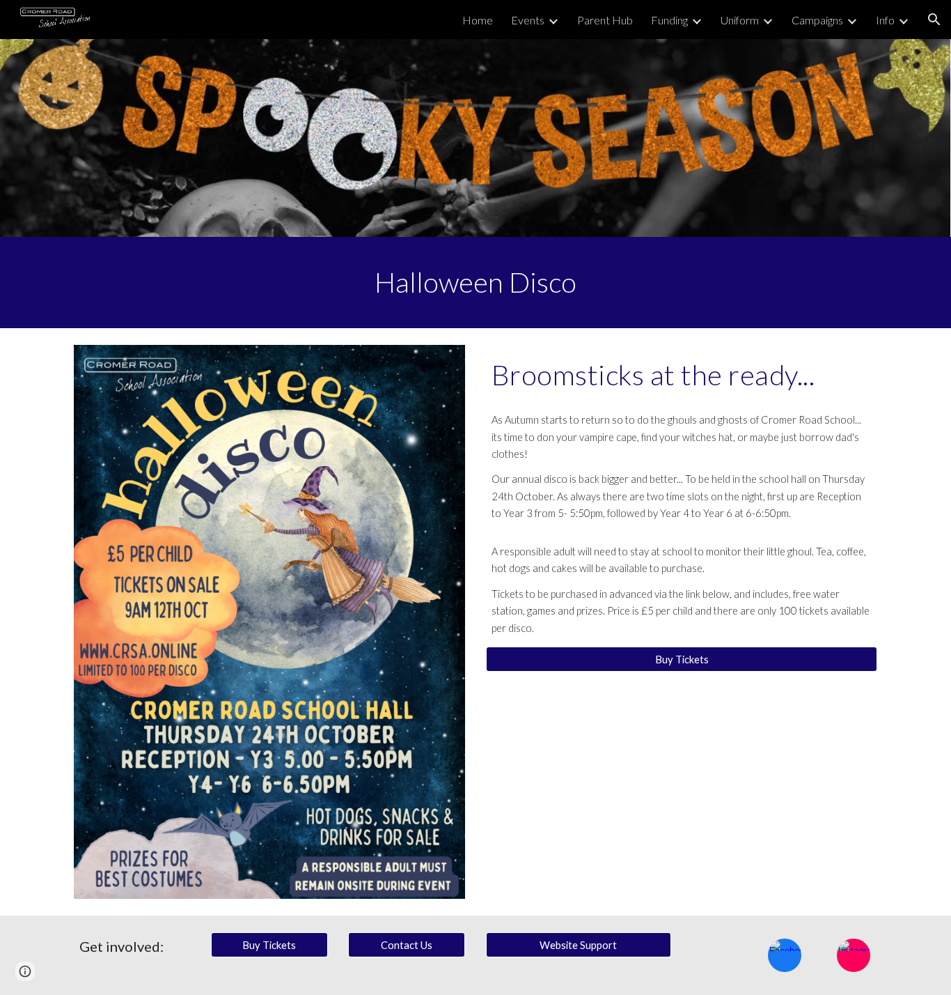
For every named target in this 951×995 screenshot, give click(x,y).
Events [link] (527, 19)
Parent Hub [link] (605, 19)
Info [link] (885, 19)
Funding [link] (669, 19)
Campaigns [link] (817, 19)
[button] (934, 19)
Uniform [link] (740, 19)
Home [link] (477, 19)
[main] (475, 282)
